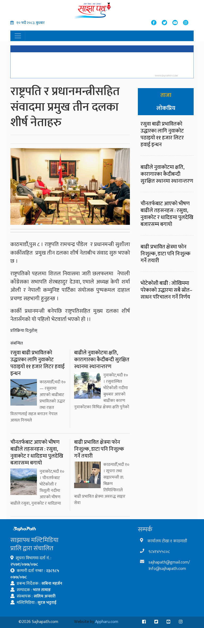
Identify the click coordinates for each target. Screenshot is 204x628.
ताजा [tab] (165, 95)
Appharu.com (106, 621)
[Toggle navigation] (17, 36)
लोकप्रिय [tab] (165, 108)
